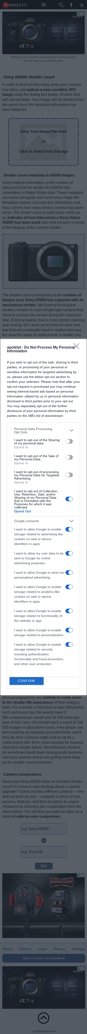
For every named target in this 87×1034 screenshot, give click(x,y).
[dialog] (43, 517)
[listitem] (43, 430)
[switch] (69, 441)
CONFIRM (26, 681)
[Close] (78, 347)
